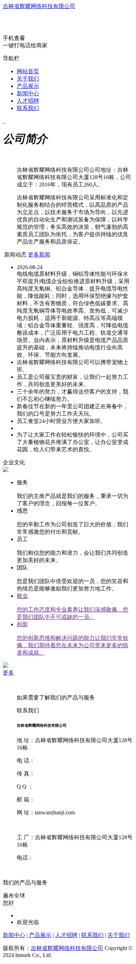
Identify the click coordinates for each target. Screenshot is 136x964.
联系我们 (28, 108)
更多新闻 (39, 255)
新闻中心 (28, 93)
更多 (8, 673)
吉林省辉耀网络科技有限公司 (39, 6)
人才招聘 (28, 101)
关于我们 (28, 79)
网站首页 (28, 71)
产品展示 (28, 86)
